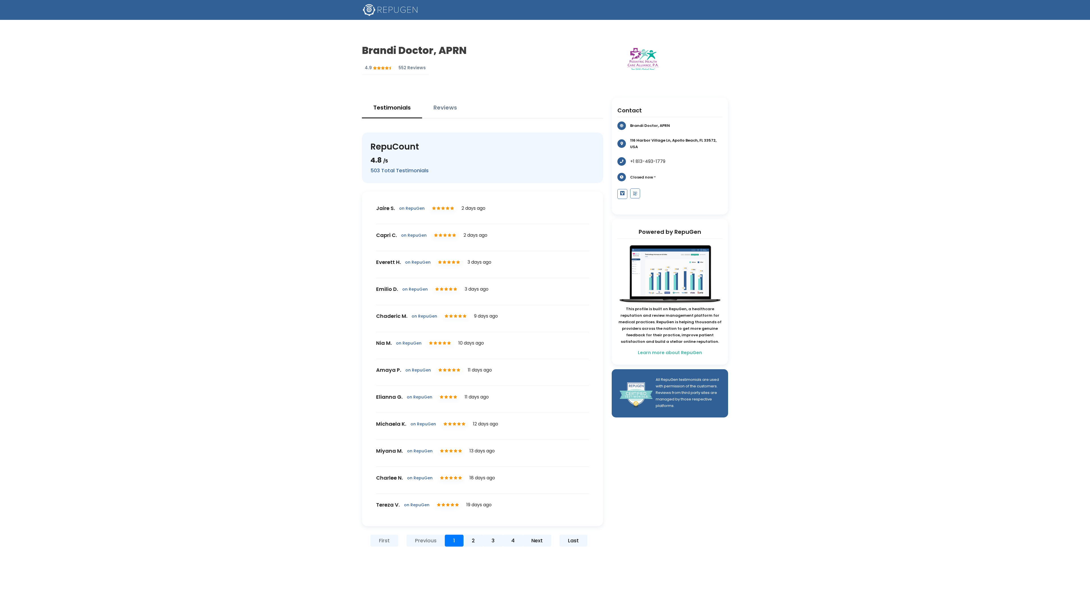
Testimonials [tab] (392, 108)
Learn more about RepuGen (670, 352)
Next (537, 540)
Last (573, 540)
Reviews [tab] (445, 108)
